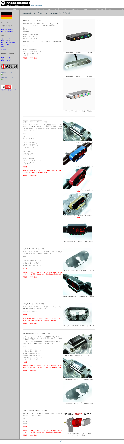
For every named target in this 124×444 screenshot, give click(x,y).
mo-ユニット (4, 48)
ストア (29, 9)
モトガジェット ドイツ (7, 77)
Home (5, 9)
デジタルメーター (52, 9)
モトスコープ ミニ (6, 39)
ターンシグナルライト (99, 9)
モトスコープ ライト (7, 40)
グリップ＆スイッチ (88, 9)
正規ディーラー (17, 9)
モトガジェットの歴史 (7, 29)
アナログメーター (41, 9)
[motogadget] (2, 79)
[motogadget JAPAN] (2, 74)
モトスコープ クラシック (8, 42)
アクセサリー (111, 9)
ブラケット (64, 9)
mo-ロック (3, 49)
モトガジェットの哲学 (7, 31)
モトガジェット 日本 (6, 72)
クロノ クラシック (6, 44)
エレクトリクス (76, 9)
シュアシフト (4, 46)
